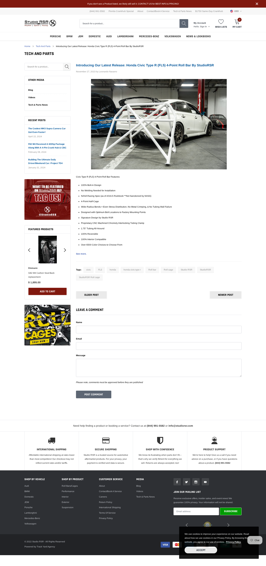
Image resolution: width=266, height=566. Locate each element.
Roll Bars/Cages (70, 486)
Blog (30, 90)
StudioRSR (205, 269)
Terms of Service (107, 513)
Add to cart (47, 291)
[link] (47, 199)
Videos (31, 97)
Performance (68, 491)
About (140, 11)
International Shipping (110, 507)
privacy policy (233, 542)
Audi (109, 36)
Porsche (55, 36)
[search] (184, 23)
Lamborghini (125, 36)
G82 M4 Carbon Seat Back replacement (41, 275)
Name (79, 322)
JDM (80, 36)
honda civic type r (132, 269)
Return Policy (105, 502)
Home (27, 46)
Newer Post (225, 295)
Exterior (65, 502)
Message (80, 355)
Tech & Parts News (182, 11)
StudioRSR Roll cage (89, 277)
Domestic (95, 36)
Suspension (67, 507)
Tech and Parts (43, 46)
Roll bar (152, 269)
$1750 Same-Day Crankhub (209, 11)
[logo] (40, 23)
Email (79, 339)
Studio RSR (186, 269)
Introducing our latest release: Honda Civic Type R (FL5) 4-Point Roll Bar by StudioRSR (145, 65)
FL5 (100, 269)
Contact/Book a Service (158, 11)
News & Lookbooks (198, 36)
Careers (103, 496)
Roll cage (168, 269)
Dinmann (32, 268)
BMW (69, 36)
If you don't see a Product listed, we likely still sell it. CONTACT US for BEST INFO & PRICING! (133, 4)
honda (113, 269)
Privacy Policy (106, 518)
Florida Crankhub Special (121, 11)
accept (200, 550)
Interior (65, 496)
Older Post (91, 295)
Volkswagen (172, 36)
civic (88, 269)
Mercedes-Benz (149, 36)
